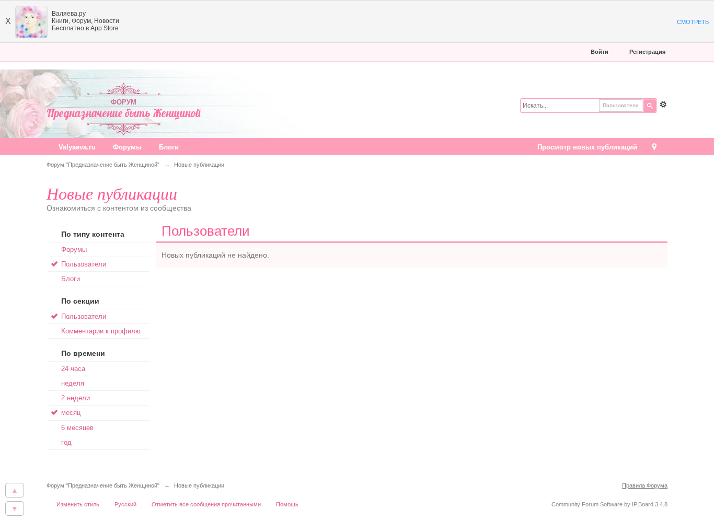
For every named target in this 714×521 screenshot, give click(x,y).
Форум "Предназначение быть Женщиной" (103, 485)
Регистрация (647, 52)
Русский (125, 504)
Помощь (287, 504)
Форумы (127, 147)
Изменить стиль (77, 504)
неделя (72, 383)
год (66, 442)
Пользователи (83, 264)
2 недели (75, 398)
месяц (70, 412)
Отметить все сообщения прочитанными (206, 504)
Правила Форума (644, 485)
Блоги (169, 147)
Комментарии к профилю (101, 331)
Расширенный (663, 104)
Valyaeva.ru (77, 147)
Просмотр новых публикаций (587, 147)
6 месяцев (77, 428)
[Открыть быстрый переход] (654, 147)
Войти (599, 52)
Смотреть (693, 22)
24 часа (73, 369)
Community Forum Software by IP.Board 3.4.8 (609, 504)
